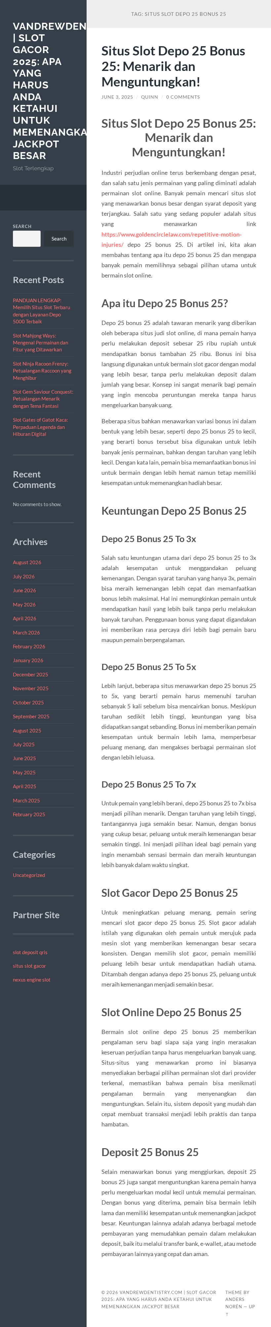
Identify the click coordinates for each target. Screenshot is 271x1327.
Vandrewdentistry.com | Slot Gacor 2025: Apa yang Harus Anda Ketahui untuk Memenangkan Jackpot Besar (158, 1300)
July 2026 (24, 576)
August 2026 (27, 562)
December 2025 (30, 674)
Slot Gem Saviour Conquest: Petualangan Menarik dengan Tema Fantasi (43, 399)
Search (22, 226)
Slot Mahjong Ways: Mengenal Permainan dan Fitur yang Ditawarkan (40, 343)
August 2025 (27, 730)
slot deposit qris (30, 952)
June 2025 (24, 758)
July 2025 (24, 744)
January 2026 (28, 660)
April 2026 (24, 618)
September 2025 (31, 716)
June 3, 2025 (117, 97)
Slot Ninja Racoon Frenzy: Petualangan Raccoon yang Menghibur (42, 371)
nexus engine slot (32, 980)
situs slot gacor (29, 966)
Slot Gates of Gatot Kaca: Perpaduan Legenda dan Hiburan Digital (40, 427)
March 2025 (26, 800)
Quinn (149, 97)
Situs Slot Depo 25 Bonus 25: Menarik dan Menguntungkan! (173, 66)
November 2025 (31, 688)
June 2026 (24, 590)
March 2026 (26, 632)
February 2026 (29, 646)
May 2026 (24, 604)
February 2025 (29, 814)
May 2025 (24, 772)
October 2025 (28, 702)
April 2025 (24, 786)
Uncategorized (29, 875)
